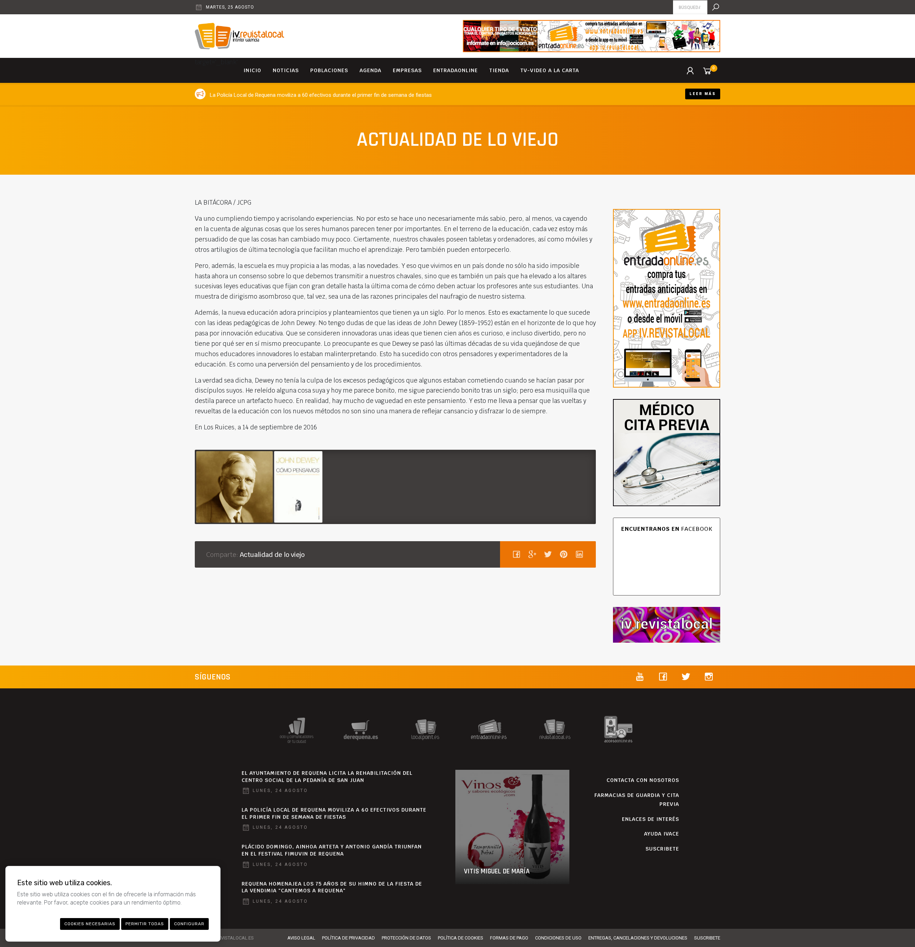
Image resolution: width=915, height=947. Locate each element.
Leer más (702, 94)
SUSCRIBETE (662, 849)
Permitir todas (144, 923)
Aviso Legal (301, 938)
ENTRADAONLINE (455, 70)
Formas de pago (509, 938)
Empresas (407, 70)
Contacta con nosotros (643, 780)
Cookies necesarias (89, 923)
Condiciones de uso (558, 938)
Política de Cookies (460, 938)
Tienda (499, 70)
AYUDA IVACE (661, 834)
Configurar (189, 923)
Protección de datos (406, 938)
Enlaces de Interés (650, 819)
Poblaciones (329, 70)
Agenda (370, 70)
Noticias (286, 70)
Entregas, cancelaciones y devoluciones (637, 938)
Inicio (252, 70)
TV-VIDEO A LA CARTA (549, 70)
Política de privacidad (348, 938)
